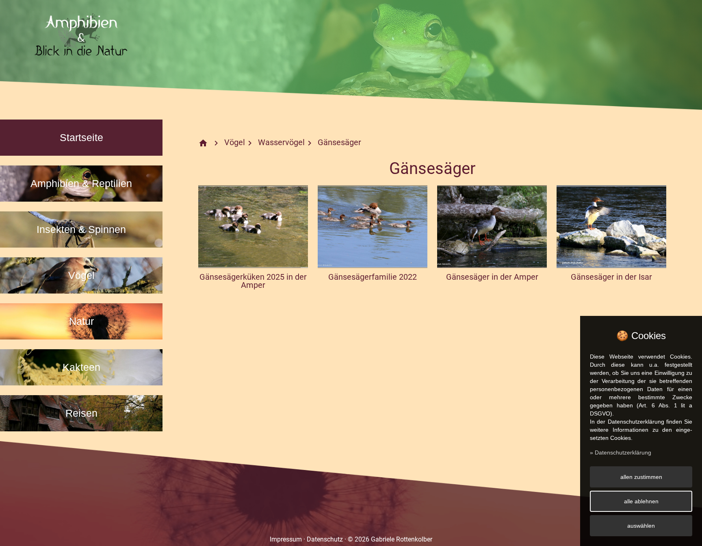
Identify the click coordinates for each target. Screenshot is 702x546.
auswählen (641, 525)
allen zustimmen (641, 477)
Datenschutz (325, 539)
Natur (81, 321)
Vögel (81, 275)
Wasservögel (281, 142)
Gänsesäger (339, 142)
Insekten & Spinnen (81, 229)
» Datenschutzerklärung (620, 452)
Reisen (81, 413)
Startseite (81, 137)
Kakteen (81, 367)
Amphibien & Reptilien (81, 183)
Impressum (286, 539)
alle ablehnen (641, 501)
